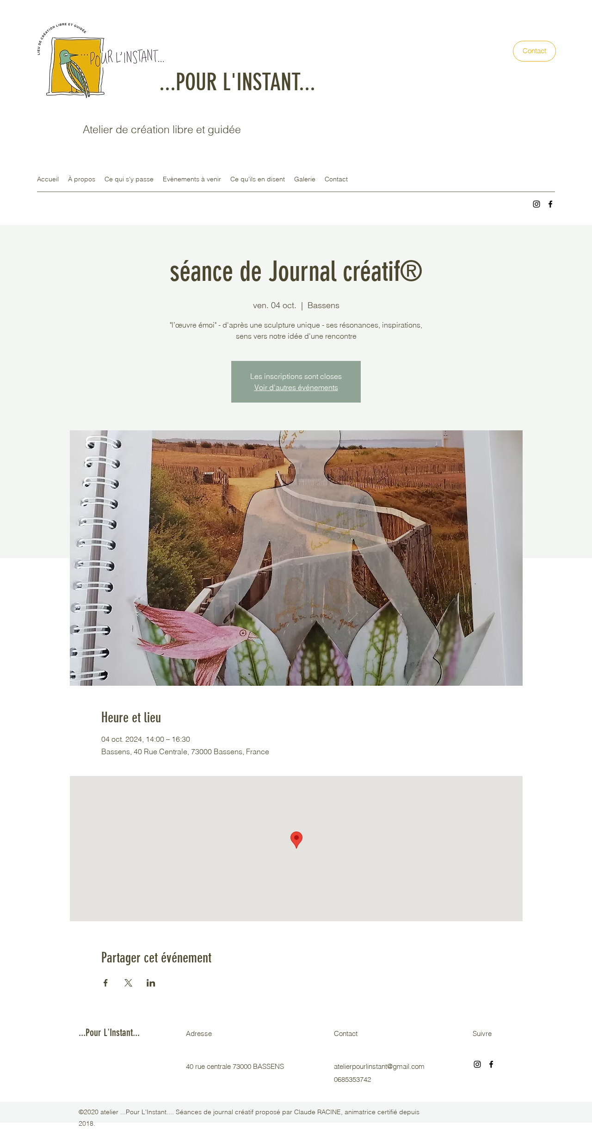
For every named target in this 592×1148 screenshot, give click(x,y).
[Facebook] (550, 204)
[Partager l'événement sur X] (128, 983)
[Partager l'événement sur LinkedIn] (151, 983)
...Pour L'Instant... (109, 1032)
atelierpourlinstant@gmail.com (379, 1066)
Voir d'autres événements (296, 387)
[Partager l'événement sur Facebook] (105, 983)
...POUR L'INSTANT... (237, 82)
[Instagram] (536, 204)
